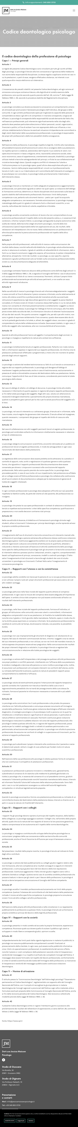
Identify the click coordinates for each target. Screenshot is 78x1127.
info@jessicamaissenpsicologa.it (21, 1101)
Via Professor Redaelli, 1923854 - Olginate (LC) (12, 1083)
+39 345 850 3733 (13, 1105)
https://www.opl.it (14, 1021)
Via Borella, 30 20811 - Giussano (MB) (11, 1071)
